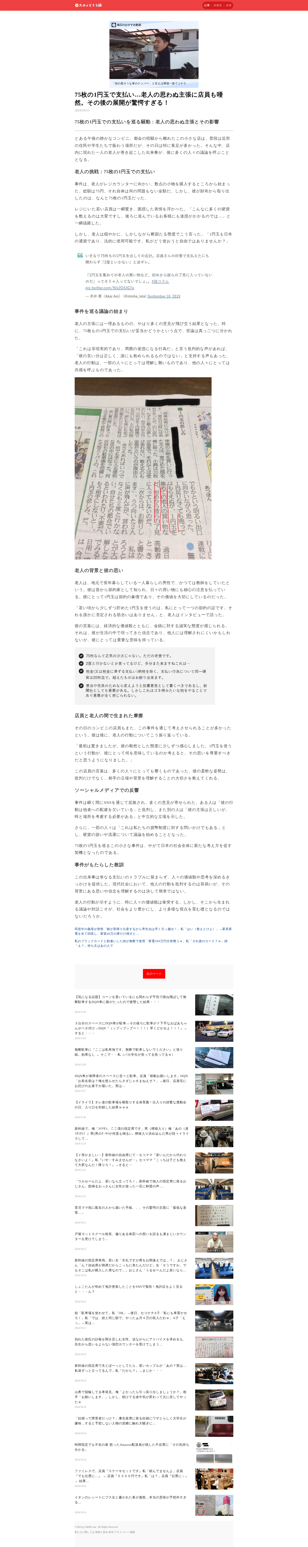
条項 (111, 1532)
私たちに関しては (85, 1532)
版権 (132, 1532)
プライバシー (121, 1532)
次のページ (154, 973)
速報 (229, 5)
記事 (207, 5)
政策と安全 (101, 1532)
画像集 (218, 5)
